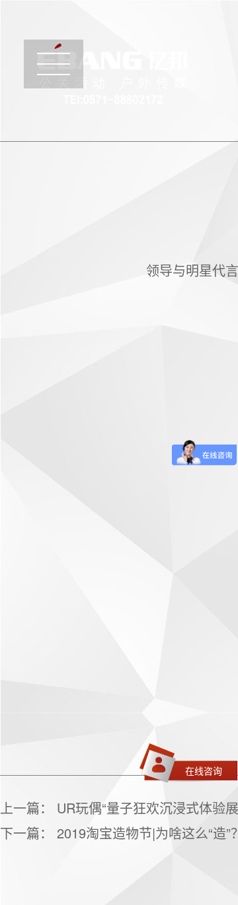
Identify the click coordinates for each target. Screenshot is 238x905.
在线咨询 (203, 770)
